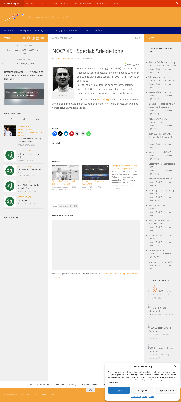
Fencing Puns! (24, 200)
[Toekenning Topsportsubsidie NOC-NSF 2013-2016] (65, 172)
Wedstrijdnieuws (25, 130)
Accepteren (119, 390)
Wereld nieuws (24, 151)
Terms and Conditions (82, 3)
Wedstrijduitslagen (26, 133)
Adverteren (101, 3)
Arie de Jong (63, 206)
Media (97, 30)
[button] (175, 366)
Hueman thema (47, 394)
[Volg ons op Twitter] (24, 38)
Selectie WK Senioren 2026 (160, 92)
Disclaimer (31, 3)
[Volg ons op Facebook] (28, 38)
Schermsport (23, 30)
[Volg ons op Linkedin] (37, 38)
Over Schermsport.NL (12, 3)
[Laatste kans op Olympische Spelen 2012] (95, 172)
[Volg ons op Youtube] (42, 38)
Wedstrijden (40, 30)
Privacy (144, 397)
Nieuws (7, 30)
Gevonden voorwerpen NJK (160, 262)
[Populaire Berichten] (24, 119)
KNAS (157, 69)
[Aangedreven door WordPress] (23, 394)
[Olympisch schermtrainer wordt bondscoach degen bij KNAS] (127, 177)
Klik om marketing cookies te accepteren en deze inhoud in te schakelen (24, 94)
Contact (151, 397)
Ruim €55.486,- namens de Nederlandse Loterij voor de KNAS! (160, 137)
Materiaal (73, 30)
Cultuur (85, 30)
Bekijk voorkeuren (166, 390)
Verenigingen (58, 30)
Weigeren (142, 390)
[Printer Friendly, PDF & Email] (131, 64)
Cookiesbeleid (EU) (59, 3)
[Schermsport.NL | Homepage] (14, 17)
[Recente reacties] (37, 119)
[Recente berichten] (10, 119)
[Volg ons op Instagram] (33, 38)
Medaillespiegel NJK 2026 (159, 152)
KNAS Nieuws (64, 58)
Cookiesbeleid (136, 397)
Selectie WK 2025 (156, 250)
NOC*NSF (102, 99)
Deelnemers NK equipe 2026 (161, 179)
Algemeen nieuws (62, 38)
